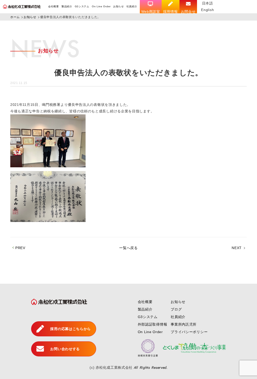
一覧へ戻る (128, 248)
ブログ (176, 309)
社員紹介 (131, 6)
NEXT (237, 248)
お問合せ (188, 12)
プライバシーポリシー (189, 332)
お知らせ (118, 6)
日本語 (207, 3)
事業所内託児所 (184, 324)
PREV (20, 248)
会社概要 (53, 6)
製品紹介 (66, 6)
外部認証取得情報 (152, 324)
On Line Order (101, 6)
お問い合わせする (65, 349)
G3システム (82, 6)
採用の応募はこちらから (70, 329)
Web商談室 (150, 12)
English (207, 10)
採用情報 (170, 12)
